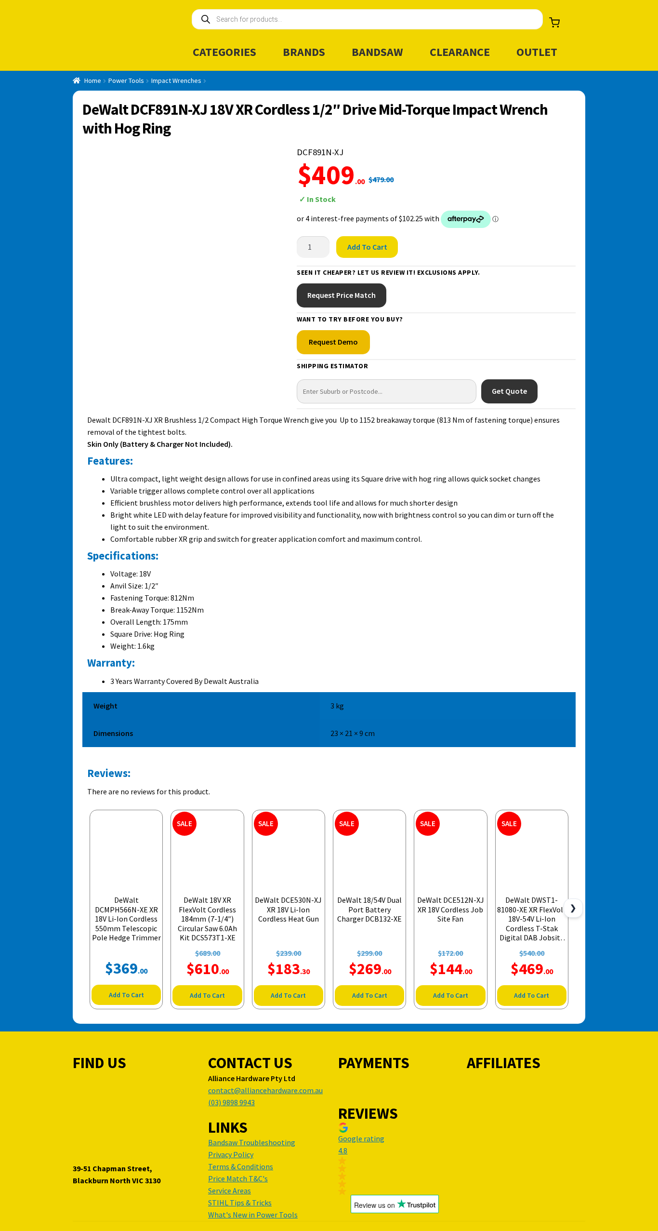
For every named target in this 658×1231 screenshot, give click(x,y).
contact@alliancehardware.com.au (265, 1090)
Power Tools (126, 80)
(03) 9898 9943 (231, 1102)
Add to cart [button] (126, 994)
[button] (394, 1159)
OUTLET (536, 51)
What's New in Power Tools (253, 1214)
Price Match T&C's (238, 1178)
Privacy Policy (230, 1154)
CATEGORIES (224, 51)
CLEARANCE (460, 51)
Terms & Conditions (240, 1166)
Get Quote (509, 391)
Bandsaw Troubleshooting (251, 1142)
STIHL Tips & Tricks (240, 1202)
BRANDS (304, 51)
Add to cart (367, 247)
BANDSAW (377, 51)
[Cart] (554, 22)
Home (92, 80)
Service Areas (229, 1190)
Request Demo (333, 342)
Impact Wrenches (176, 80)
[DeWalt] (538, 190)
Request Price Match (341, 295)
